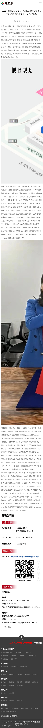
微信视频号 (15, 708)
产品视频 (19, 674)
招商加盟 (11, 701)
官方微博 (26, 708)
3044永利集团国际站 (10, 716)
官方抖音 (35, 708)
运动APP (35, 674)
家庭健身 (4, 682)
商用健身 (11, 682)
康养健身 (35, 682)
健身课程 (27, 674)
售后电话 (4, 701)
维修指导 (11, 693)
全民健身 (19, 682)
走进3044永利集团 (6, 652)
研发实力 (13, 656)
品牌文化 (4, 656)
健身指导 (27, 682)
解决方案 (4, 667)
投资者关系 (14, 659)
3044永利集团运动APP (9, 712)
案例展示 (11, 685)
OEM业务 (13, 667)
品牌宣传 (4, 674)
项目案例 (23, 667)
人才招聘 (19, 701)
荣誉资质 (28, 652)
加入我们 (4, 659)
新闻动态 (22, 656)
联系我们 (32, 656)
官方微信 (5, 708)
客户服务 (4, 693)
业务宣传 (11, 674)
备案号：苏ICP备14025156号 (11, 726)
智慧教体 (4, 685)
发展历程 (19, 652)
